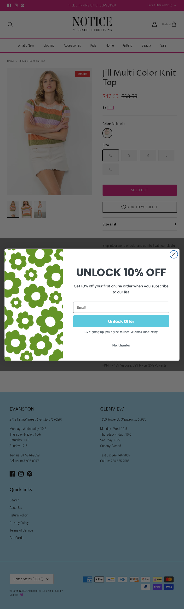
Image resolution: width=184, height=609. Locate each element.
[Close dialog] (174, 254)
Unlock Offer (121, 321)
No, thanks (121, 344)
